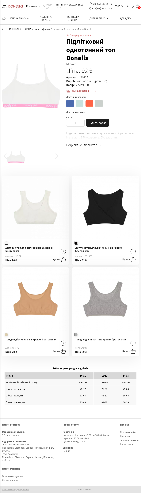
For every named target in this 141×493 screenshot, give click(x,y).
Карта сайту (126, 444)
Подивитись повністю (82, 145)
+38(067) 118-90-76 (102, 3)
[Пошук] (128, 6)
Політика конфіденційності (15, 489)
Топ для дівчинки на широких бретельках (30, 339)
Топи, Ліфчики (42, 29)
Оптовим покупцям (12, 476)
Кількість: (71, 117)
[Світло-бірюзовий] (79, 103)
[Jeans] (70, 103)
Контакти (125, 436)
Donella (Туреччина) (94, 81)
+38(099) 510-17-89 (102, 8)
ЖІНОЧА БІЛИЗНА (19, 18)
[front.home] (3, 29)
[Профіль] (133, 6)
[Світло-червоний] (89, 103)
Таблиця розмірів (80, 90)
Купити (57, 259)
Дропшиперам (10, 480)
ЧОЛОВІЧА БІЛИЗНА (45, 18)
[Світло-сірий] (99, 103)
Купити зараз (97, 123)
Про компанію (127, 432)
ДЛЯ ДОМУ (125, 18)
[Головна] (4, 18)
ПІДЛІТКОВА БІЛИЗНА (72, 18)
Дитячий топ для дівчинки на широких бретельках (29, 249)
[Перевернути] (63, 251)
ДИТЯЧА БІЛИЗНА (99, 18)
